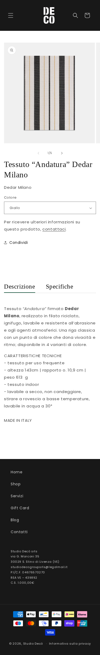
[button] (11, 15)
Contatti (19, 532)
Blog (15, 520)
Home (16, 472)
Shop (16, 484)
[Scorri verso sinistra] (38, 153)
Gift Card (20, 508)
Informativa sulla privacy (70, 643)
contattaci (54, 229)
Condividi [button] (18, 242)
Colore (10, 197)
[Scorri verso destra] (62, 153)
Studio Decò (33, 643)
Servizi (17, 496)
